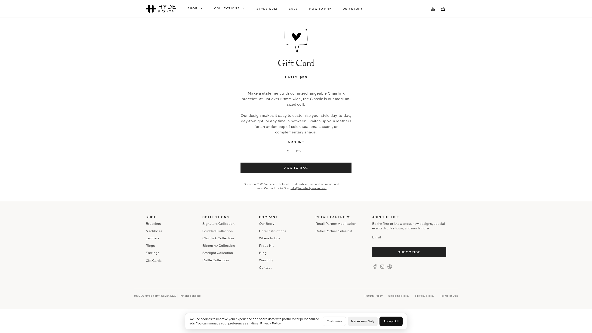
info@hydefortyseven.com (309, 188)
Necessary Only (362, 321)
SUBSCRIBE (409, 252)
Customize (334, 321)
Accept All (391, 321)
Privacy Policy (270, 323)
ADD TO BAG (296, 168)
